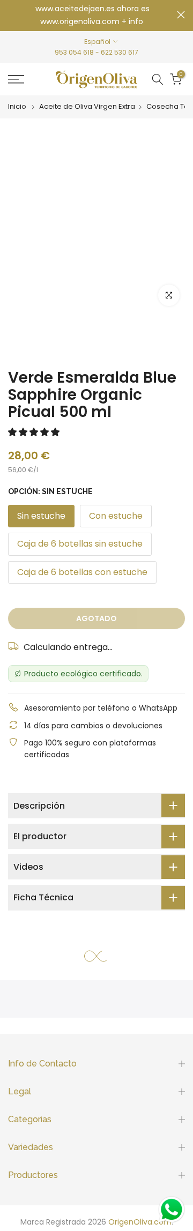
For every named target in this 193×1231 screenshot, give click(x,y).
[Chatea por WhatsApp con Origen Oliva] (172, 1210)
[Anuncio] (92, 15)
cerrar (181, 15)
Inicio (17, 106)
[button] (35, 432)
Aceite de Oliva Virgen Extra (87, 106)
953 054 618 (74, 52)
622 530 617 (119, 52)
